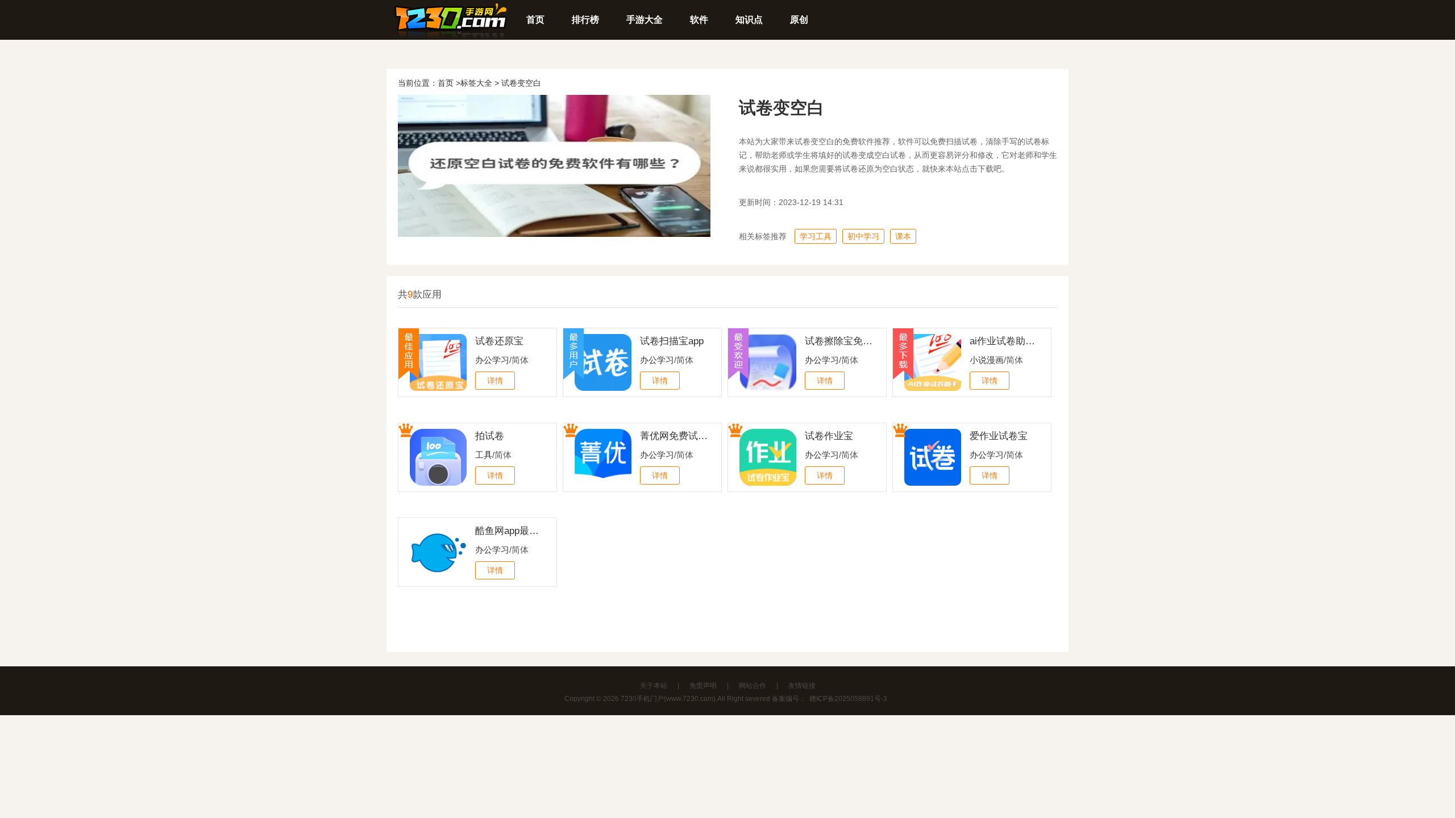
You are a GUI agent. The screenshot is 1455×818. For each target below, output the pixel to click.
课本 (903, 236)
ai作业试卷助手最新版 (1004, 341)
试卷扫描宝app (672, 341)
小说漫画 (987, 360)
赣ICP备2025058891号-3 (848, 699)
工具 (483, 455)
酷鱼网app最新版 (509, 530)
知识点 (749, 19)
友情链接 (802, 686)
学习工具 (816, 236)
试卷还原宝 (499, 341)
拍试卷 (489, 436)
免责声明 (703, 686)
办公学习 (492, 360)
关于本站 (653, 686)
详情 (495, 380)
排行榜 (585, 19)
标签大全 (476, 82)
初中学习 (863, 236)
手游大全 (644, 19)
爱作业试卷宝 (999, 436)
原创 (799, 19)
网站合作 (752, 686)
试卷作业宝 (829, 436)
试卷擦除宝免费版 (839, 341)
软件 (699, 19)
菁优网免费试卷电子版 (674, 436)
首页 (535, 19)
